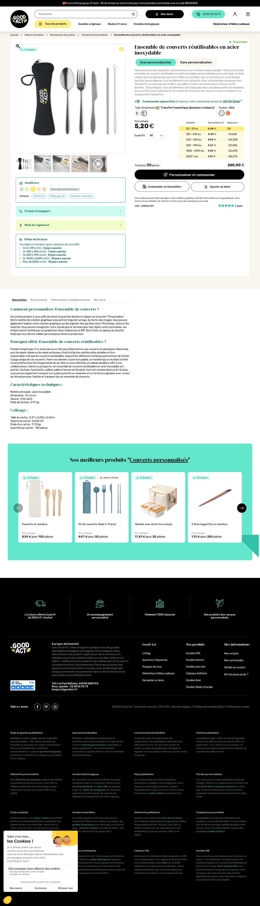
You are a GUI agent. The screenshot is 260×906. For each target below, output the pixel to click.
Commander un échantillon (164, 186)
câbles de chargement (94, 790)
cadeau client (156, 793)
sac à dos (113, 745)
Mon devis (167, 14)
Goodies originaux (89, 24)
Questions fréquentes (154, 660)
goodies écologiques (50, 751)
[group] (45, 507)
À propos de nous (152, 666)
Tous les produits (56, 23)
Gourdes (14, 738)
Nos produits (195, 644)
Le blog (146, 653)
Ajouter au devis (220, 186)
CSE (164, 863)
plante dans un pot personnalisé (217, 786)
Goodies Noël (193, 680)
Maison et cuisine (34, 35)
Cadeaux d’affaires (196, 673)
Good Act (149, 644)
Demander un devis (153, 680)
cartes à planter (41, 818)
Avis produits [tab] (38, 299)
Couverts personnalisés (95, 35)
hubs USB (102, 786)
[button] (12, 19)
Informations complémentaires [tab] (70, 299)
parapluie (204, 818)
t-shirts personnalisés (170, 818)
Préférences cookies (238, 706)
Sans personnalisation (196, 62)
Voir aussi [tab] (100, 299)
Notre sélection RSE (228, 866)
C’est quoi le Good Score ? (65, 189)
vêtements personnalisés (28, 779)
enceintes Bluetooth (82, 786)
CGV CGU (164, 706)
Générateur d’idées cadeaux (231, 24)
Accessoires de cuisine (62, 35)
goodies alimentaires (83, 824)
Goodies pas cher (196, 666)
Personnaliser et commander (192, 175)
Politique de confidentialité (208, 706)
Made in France (117, 24)
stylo (153, 783)
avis (238, 206)
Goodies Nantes (195, 660)
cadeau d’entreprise (99, 859)
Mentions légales (181, 706)
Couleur (223, 107)
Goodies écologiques (146, 24)
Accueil (14, 35)
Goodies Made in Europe (199, 687)
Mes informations (237, 644)
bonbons (94, 828)
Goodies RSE (193, 653)
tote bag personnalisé (94, 745)
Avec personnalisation (155, 62)
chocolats (84, 828)
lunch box (159, 741)
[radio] (137, 113)
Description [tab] (19, 299)
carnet (202, 738)
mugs (34, 738)
